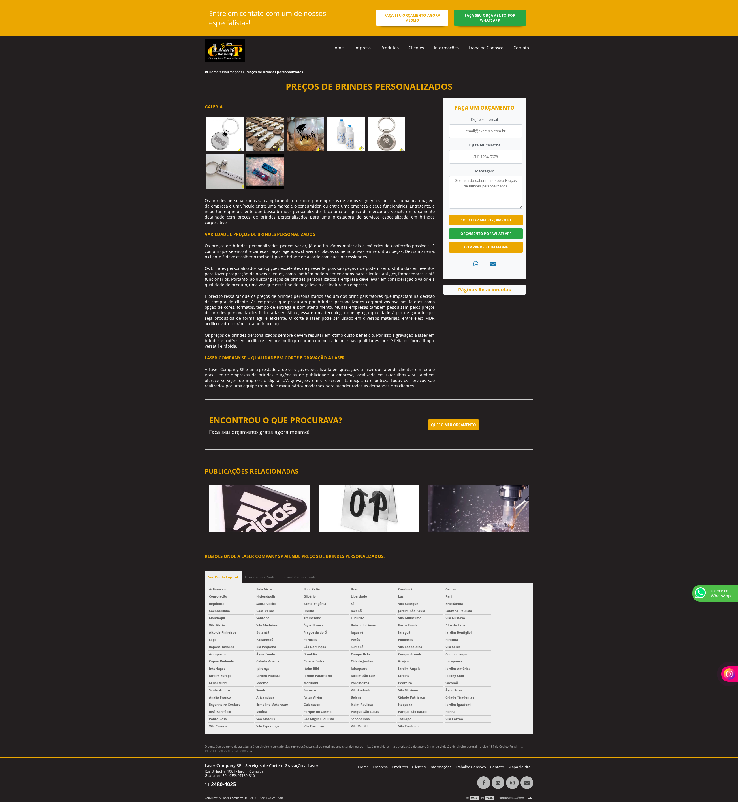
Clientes (416, 47)
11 (220, 784)
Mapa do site (519, 766)
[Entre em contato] (493, 264)
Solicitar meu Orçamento (486, 220)
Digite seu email (484, 119)
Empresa (362, 47)
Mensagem (484, 171)
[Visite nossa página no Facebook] (483, 782)
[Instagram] (512, 782)
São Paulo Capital (223, 577)
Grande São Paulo (260, 577)
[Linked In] (498, 782)
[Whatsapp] (475, 264)
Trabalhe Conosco (486, 47)
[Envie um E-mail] (526, 782)
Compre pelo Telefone (486, 247)
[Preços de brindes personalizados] (225, 134)
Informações (446, 47)
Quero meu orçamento (453, 424)
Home (338, 47)
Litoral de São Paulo (299, 577)
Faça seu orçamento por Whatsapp (490, 18)
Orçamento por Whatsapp (486, 233)
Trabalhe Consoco (470, 766)
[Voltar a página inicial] (225, 50)
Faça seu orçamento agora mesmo (412, 18)
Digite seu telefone (484, 145)
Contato (521, 47)
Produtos (390, 47)
